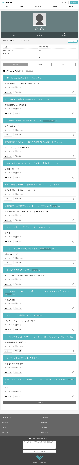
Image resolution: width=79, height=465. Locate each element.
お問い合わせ (44, 432)
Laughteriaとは (6, 417)
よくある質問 (44, 417)
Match (71, 6)
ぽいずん (40, 28)
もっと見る (39, 402)
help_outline (12, 50)
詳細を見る (18, 92)
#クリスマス (8, 294)
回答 (7, 6)
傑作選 (55, 6)
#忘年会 (35, 270)
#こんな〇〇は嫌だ (49, 120)
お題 (21, 6)
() (41, 78)
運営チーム (5, 432)
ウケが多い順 (29, 71)
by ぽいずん (18, 87)
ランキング (38, 6)
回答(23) (15, 64)
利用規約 (4, 427)
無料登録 (73, 2)
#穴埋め (71, 379)
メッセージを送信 (39, 451)
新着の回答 (5, 422)
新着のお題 (43, 422)
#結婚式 (55, 206)
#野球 (38, 315)
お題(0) (39, 64)
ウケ (63, 64)
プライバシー (44, 427)
